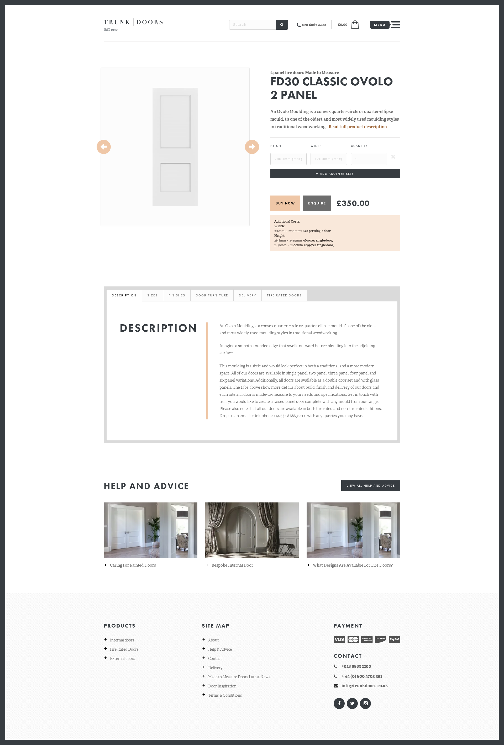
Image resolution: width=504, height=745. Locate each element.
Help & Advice (220, 649)
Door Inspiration (222, 686)
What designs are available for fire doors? (353, 565)
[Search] (282, 25)
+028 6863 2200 (356, 666)
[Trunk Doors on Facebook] (339, 703)
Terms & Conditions (225, 695)
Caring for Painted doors (133, 565)
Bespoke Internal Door (232, 565)
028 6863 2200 (314, 24)
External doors (122, 658)
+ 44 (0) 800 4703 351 (362, 676)
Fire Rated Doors (124, 649)
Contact (215, 658)
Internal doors (122, 640)
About (213, 640)
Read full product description (358, 127)
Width (316, 146)
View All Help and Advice (370, 485)
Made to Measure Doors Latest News (239, 677)
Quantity (359, 146)
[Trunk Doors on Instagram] (365, 703)
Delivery (215, 667)
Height (276, 146)
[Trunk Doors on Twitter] (352, 703)
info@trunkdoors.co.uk (365, 686)
